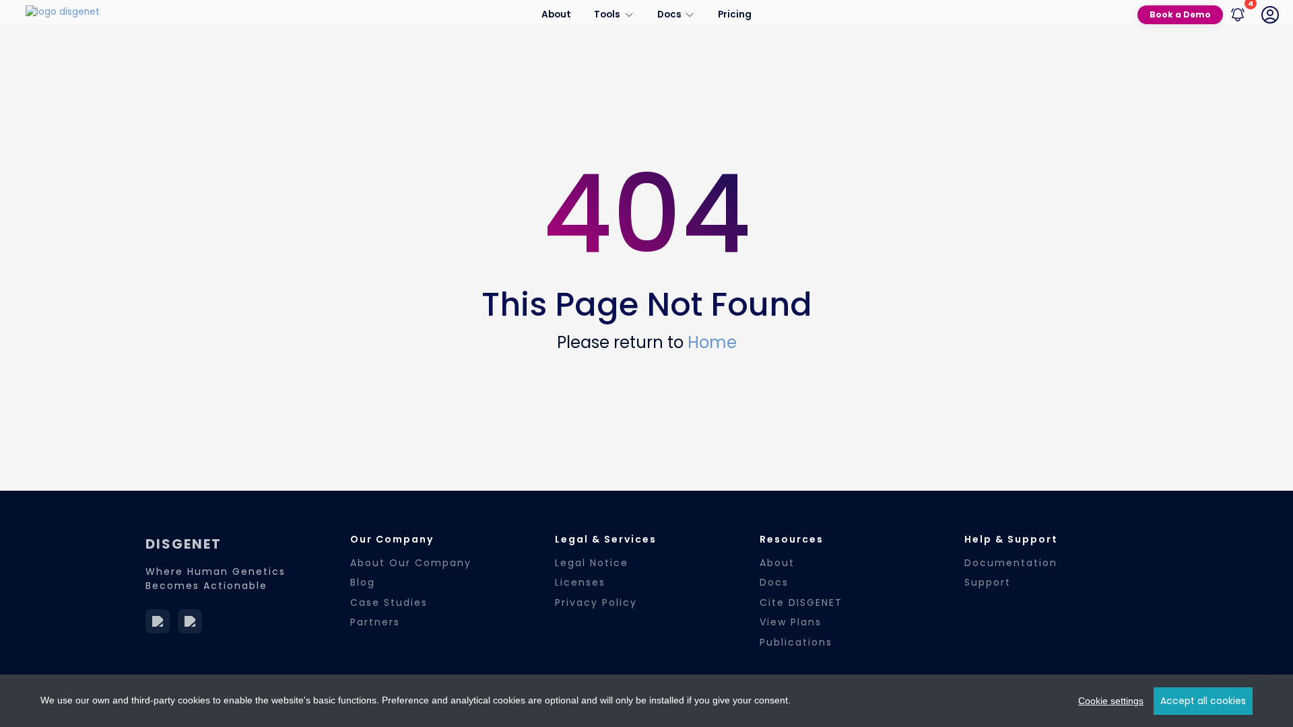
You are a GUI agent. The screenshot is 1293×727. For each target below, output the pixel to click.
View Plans (791, 622)
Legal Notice (591, 562)
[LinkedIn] (157, 621)
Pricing (735, 14)
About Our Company (410, 562)
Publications (796, 642)
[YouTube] (190, 621)
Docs (774, 582)
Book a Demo (1180, 14)
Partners (375, 622)
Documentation (1010, 562)
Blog (362, 582)
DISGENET (183, 543)
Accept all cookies (1203, 700)
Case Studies (389, 602)
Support (987, 582)
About (556, 14)
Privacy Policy (596, 602)
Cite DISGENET (801, 602)
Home (712, 342)
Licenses (580, 582)
